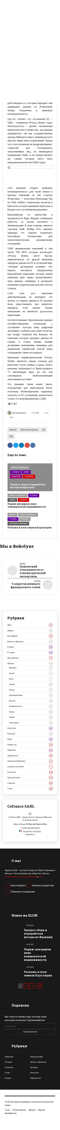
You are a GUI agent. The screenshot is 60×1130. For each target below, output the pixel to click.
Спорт (29, 788)
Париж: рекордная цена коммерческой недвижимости (27, 505)
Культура (25, 519)
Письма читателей (29, 766)
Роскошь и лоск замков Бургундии (30, 527)
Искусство (29, 728)
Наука (26, 472)
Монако (30, 701)
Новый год (29, 745)
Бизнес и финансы (20, 468)
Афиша (12, 515)
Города (30, 684)
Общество (16, 476)
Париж (12, 500)
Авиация (30, 668)
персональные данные (29, 430)
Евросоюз (12, 430)
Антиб (30, 673)
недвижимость (12, 877)
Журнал (30, 663)
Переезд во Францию (18, 523)
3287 (39, 986)
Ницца (30, 712)
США (11, 436)
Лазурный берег (30, 695)
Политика (29, 476)
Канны (30, 690)
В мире (29, 647)
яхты (41, 877)
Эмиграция (30, 723)
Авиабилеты (11, 1113)
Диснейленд (29, 658)
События (23, 500)
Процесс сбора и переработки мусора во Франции (27, 486)
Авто (29, 625)
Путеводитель (19, 1110)
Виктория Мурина (19, 413)
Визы (30, 679)
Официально (29, 755)
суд (43, 430)
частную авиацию (28, 877)
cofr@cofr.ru (30, 834)
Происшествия (30, 777)
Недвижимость (30, 706)
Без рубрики (29, 636)
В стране (15, 472)
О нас (7, 1110)
